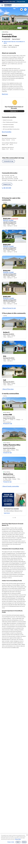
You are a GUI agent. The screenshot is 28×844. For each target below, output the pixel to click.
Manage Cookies (10, 842)
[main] (14, 425)
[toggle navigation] (2, 5)
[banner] (14, 1)
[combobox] (20, 5)
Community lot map (8, 161)
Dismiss (24, 842)
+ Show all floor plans (8, 389)
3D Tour (19, 27)
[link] (14, 18)
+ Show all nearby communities (10, 486)
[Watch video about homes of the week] (14, 102)
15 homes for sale (7, 423)
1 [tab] (13, 518)
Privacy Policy (18, 839)
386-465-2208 (7, 188)
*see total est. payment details (9, 221)
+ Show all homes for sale (9, 308)
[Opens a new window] (21, 9)
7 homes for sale (7, 482)
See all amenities (6, 132)
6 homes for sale (7, 452)
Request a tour (7, 184)
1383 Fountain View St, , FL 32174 (14, 42)
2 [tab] (15, 518)
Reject (18, 842)
